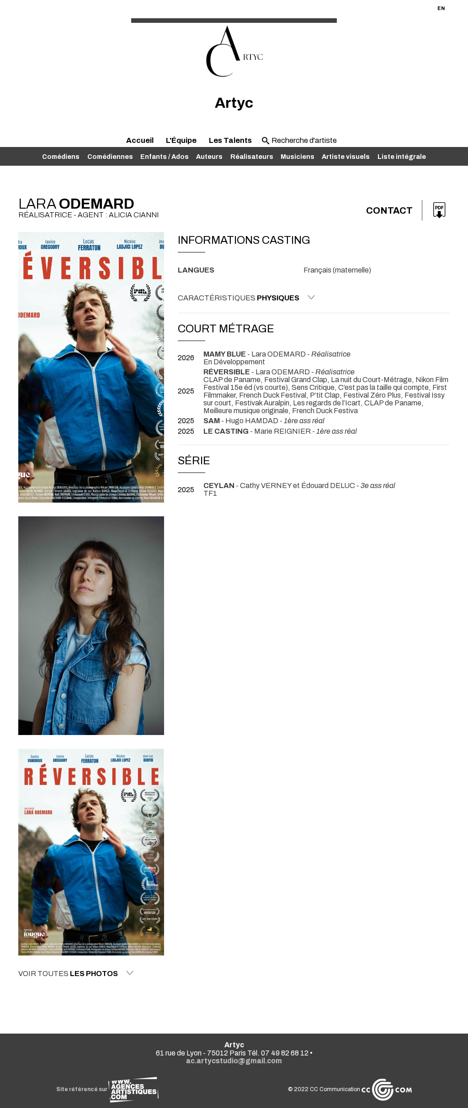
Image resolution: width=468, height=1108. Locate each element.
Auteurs (209, 156)
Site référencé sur (82, 1089)
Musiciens (297, 156)
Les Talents (230, 140)
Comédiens (61, 156)
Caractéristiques (238, 298)
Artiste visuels (346, 156)
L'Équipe (181, 140)
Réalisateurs (251, 156)
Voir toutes (68, 973)
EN (441, 8)
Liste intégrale (402, 156)
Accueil (140, 140)
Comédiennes (110, 156)
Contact (389, 210)
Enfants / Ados (164, 156)
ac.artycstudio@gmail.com (234, 1061)
